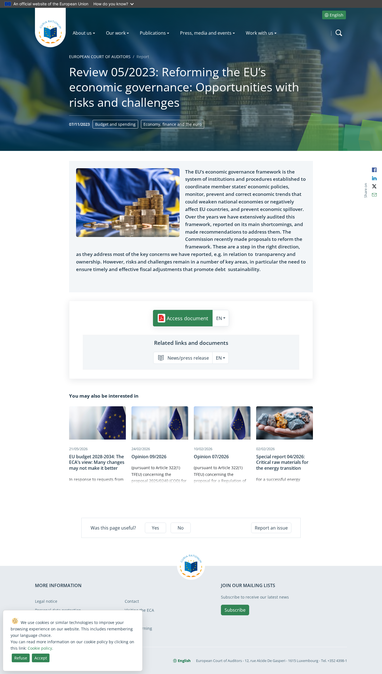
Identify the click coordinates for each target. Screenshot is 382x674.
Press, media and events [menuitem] (206, 33)
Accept (40, 658)
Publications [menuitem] (153, 33)
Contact (132, 601)
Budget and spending (115, 124)
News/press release (188, 358)
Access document (187, 318)
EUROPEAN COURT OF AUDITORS (100, 56)
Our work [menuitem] (116, 33)
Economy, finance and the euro (172, 124)
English (336, 15)
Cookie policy (40, 648)
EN (219, 318)
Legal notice (46, 601)
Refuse (20, 658)
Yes (155, 528)
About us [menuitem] (82, 33)
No (181, 528)
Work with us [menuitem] (259, 33)
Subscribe (235, 610)
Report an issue (271, 528)
